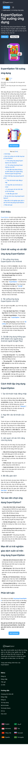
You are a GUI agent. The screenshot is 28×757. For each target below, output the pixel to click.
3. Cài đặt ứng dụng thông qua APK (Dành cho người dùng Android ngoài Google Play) (14, 171)
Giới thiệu (7, 154)
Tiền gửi (3, 682)
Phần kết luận (8, 205)
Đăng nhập (14, 37)
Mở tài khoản (14, 145)
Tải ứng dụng (5, 702)
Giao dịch (4, 714)
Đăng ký (6, 7)
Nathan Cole (10, 79)
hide (16, 151)
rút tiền (3, 685)
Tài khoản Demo (5, 708)
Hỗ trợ (3, 711)
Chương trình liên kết (7, 694)
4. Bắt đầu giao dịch (12, 193)
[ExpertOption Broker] (8, 2)
